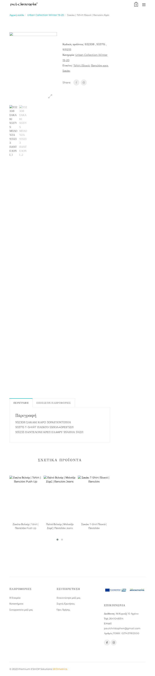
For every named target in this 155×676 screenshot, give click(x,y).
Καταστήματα (16, 603)
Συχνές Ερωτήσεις (66, 603)
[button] (57, 539)
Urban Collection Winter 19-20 (45, 14)
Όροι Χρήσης (63, 609)
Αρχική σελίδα (16, 14)
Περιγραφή (21, 402)
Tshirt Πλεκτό (81, 65)
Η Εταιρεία (14, 597)
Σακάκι (66, 70)
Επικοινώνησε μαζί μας (68, 597)
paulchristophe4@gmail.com (122, 628)
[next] (61, 247)
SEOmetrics (60, 669)
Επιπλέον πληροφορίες (53, 402)
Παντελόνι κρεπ (99, 65)
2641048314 (116, 618)
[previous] (5, 247)
